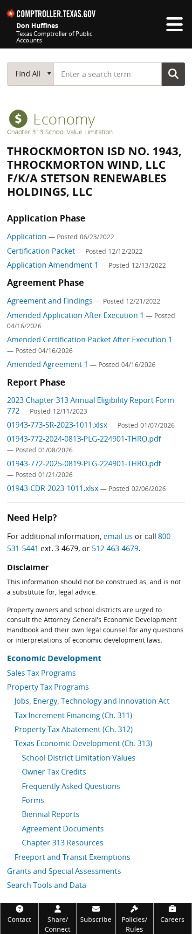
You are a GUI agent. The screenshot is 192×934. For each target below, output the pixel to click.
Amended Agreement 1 (48, 364)
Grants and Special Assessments (64, 871)
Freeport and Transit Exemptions (72, 857)
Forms (33, 800)
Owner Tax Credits (54, 772)
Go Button (173, 73)
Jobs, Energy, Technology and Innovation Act (92, 701)
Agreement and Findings (51, 301)
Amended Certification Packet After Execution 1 (89, 339)
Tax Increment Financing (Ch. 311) (73, 715)
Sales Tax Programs (41, 673)
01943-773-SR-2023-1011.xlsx (58, 425)
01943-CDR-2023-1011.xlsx (53, 488)
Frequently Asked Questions (71, 786)
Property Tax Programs (48, 687)
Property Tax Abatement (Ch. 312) (73, 729)
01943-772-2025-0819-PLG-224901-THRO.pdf (84, 463)
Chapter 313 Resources (62, 842)
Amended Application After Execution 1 (76, 315)
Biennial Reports (51, 814)
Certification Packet (42, 251)
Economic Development (54, 658)
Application (27, 236)
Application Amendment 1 (53, 265)
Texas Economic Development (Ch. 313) (83, 743)
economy (62, 119)
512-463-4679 (115, 548)
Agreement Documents (63, 828)
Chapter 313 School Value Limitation (60, 131)
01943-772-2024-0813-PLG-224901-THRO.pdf (84, 439)
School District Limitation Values (79, 758)
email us (118, 536)
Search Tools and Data (46, 885)
